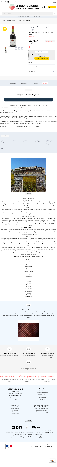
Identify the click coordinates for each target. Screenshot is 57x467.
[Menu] (55, 459)
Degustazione (13, 83)
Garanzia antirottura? (33, 67)
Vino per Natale (15, 412)
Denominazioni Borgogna (41, 410)
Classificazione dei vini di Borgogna (41, 405)
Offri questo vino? (32, 71)
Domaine (45, 83)
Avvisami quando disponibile (42, 58)
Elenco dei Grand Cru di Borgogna (41, 407)
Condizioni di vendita (41, 397)
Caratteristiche (24, 83)
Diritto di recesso (41, 394)
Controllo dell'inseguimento (42, 392)
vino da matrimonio (15, 408)
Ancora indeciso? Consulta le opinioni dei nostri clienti (47, 380)
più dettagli (31, 36)
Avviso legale (41, 396)
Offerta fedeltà (42, 391)
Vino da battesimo (15, 410)
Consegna (30, 62)
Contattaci (28, 420)
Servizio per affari (15, 407)
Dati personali (42, 399)
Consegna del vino (15, 405)
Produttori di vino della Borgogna (42, 412)
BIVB (30, 296)
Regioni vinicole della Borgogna (41, 408)
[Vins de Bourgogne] (24, 7)
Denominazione (35, 83)
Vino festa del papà (15, 413)
